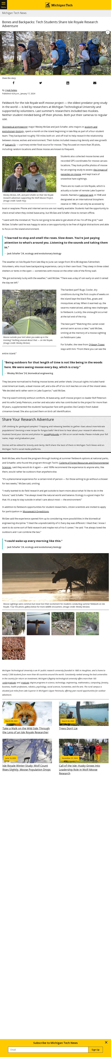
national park (86, 194)
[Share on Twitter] (40, 83)
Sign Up (95, 1049)
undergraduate (9, 682)
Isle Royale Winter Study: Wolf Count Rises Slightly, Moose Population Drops (26, 764)
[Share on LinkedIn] (68, 83)
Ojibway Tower (97, 344)
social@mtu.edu (51, 434)
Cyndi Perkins (11, 90)
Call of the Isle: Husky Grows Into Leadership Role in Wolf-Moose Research (79, 766)
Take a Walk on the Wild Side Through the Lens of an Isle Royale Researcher (26, 727)
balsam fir (10, 144)
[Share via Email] (95, 83)
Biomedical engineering (15, 126)
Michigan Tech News (14, 13)
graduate (25, 682)
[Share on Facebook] (13, 83)
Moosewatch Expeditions (36, 511)
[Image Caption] (108, 32)
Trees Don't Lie (68, 725)
